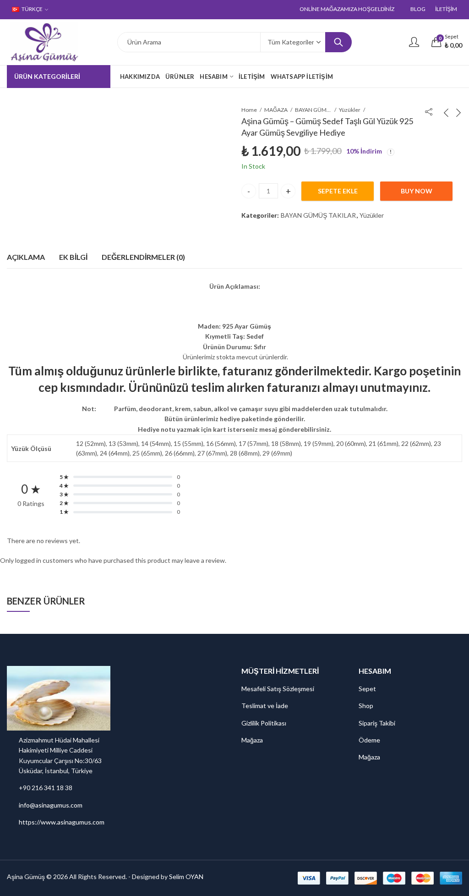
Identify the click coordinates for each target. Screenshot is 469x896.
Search (338, 42)
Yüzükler (349, 109)
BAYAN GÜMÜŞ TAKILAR (313, 109)
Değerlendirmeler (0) (143, 257)
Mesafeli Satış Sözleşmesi (277, 689)
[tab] (26, 257)
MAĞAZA (276, 109)
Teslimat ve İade (264, 705)
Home (249, 109)
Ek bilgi (73, 257)
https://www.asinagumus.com (61, 822)
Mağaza (252, 740)
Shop (366, 705)
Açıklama (26, 257)
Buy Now (416, 191)
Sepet (367, 689)
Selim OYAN (186, 876)
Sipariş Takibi (377, 723)
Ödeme (369, 740)
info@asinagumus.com (50, 805)
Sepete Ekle (338, 191)
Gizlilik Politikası (263, 723)
